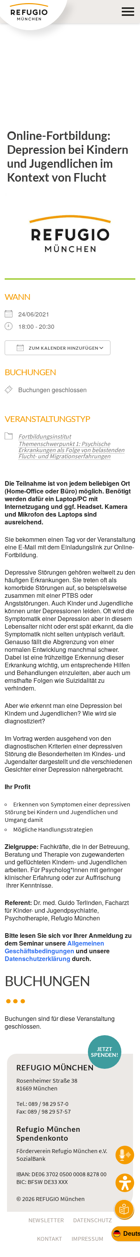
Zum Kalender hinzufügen (63, 347)
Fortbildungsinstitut (44, 436)
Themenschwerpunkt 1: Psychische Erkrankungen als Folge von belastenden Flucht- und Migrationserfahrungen (71, 450)
